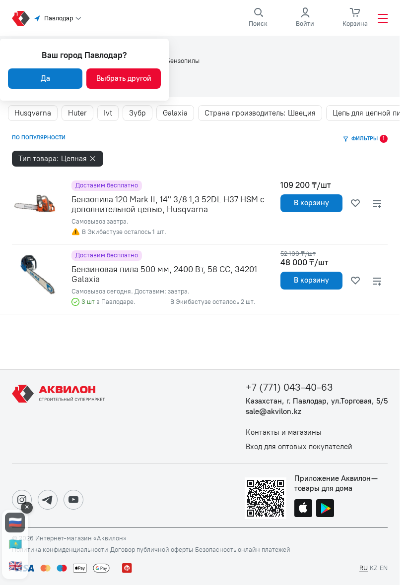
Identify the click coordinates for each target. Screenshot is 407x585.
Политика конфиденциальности (60, 549)
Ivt (108, 113)
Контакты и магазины (284, 432)
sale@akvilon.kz (273, 412)
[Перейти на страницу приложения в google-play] (325, 509)
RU (363, 568)
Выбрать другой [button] (123, 78)
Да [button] (45, 78)
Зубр (137, 113)
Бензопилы (183, 61)
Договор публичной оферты (151, 549)
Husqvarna (32, 113)
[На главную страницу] (60, 416)
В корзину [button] (311, 202)
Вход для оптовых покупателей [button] (299, 447)
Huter (77, 113)
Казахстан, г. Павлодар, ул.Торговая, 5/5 (317, 401)
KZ (374, 568)
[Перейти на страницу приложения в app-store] (303, 509)
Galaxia (175, 113)
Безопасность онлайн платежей (242, 549)
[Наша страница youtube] (73, 500)
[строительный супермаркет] (21, 18)
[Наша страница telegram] (48, 500)
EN (384, 568)
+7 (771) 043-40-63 (289, 387)
